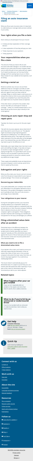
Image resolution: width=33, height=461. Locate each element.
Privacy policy (16, 453)
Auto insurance (23, 11)
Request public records (8, 404)
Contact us (5, 364)
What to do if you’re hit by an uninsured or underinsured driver (17, 301)
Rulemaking (5, 412)
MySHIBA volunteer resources (16, 450)
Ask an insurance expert (18, 329)
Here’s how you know (7, 2)
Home (3, 11)
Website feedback (7, 393)
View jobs (4, 377)
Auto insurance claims (9, 12)
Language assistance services (10, 390)
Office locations (6, 367)
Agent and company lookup (9, 409)
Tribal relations (6, 370)
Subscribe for (9, 420)
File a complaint (6, 401)
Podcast (5, 444)
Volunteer (4, 380)
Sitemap (16, 455)
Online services (6, 406)
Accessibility (5, 388)
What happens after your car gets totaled (17, 281)
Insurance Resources (12, 11)
